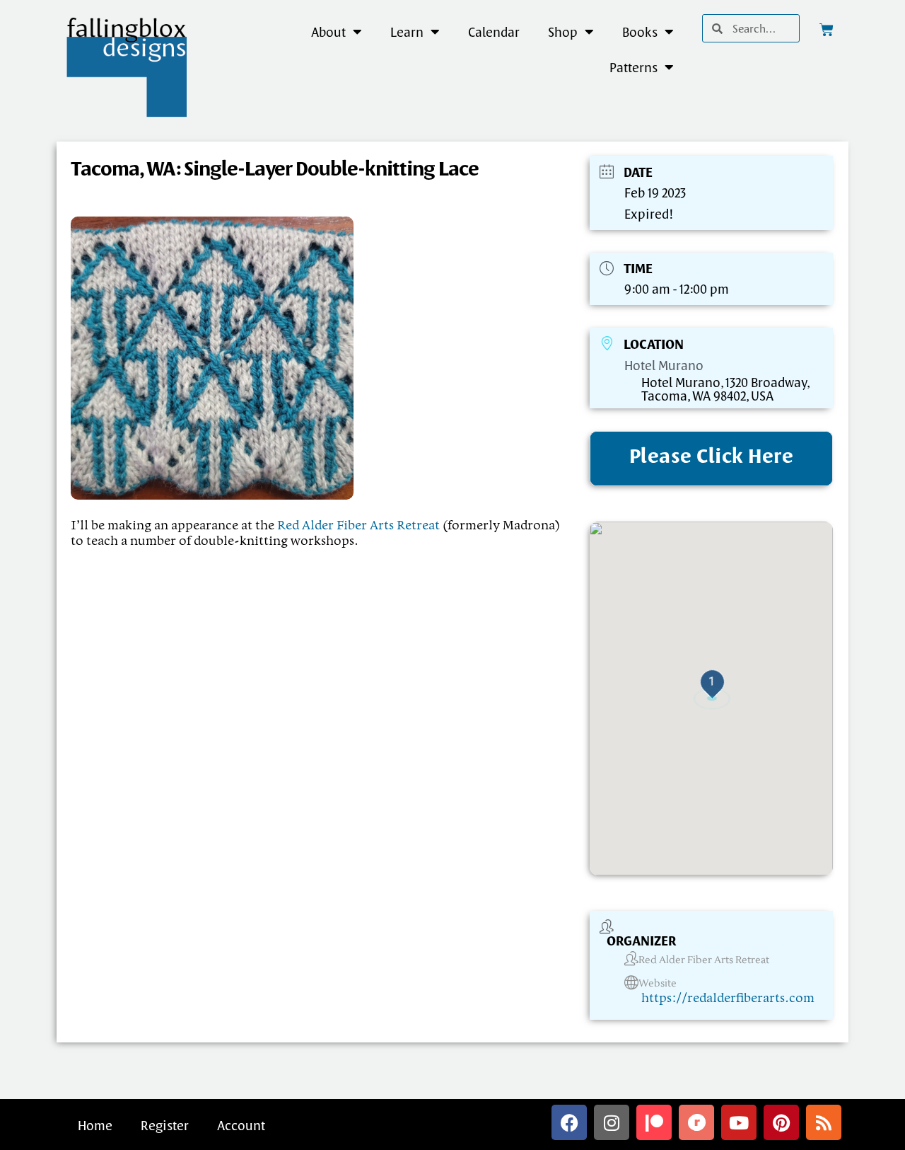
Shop (563, 32)
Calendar (494, 32)
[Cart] (826, 29)
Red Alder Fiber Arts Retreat (358, 526)
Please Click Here (711, 455)
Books (640, 32)
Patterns (633, 67)
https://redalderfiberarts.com (727, 998)
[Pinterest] (781, 1122)
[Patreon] (654, 1122)
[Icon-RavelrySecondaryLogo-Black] (696, 1122)
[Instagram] (611, 1122)
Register (165, 1125)
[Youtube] (739, 1122)
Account (241, 1125)
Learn (407, 32)
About (328, 32)
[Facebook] (569, 1122)
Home (95, 1125)
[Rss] (823, 1122)
